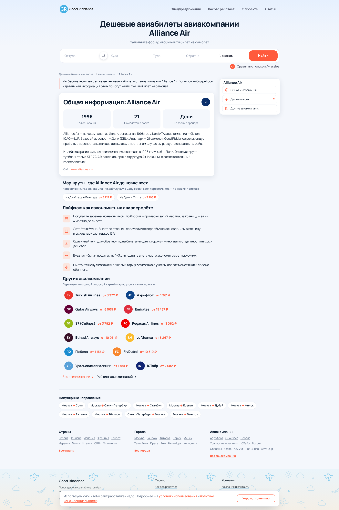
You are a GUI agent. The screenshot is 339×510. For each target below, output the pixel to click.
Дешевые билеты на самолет (77, 74)
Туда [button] (156, 56)
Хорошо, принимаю (256, 498)
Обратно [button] (193, 56)
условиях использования (178, 496)
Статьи (270, 9)
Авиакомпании (106, 74)
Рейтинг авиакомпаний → (116, 376)
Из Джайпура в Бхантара (89, 197)
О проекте (250, 9)
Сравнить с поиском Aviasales (258, 66)
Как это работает (221, 9)
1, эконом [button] (226, 56)
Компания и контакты (235, 487)
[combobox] (80, 56)
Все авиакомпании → (78, 376)
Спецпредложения (186, 9)
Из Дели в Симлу (138, 197)
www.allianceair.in (82, 169)
